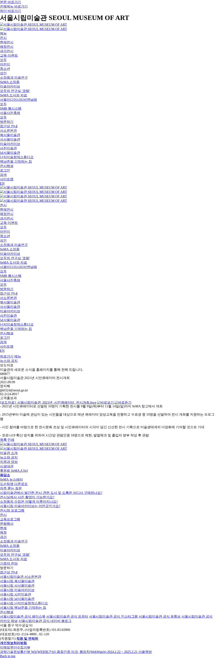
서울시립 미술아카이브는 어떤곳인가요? (30, 506)
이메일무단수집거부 (15, 647)
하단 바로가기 (10, 11)
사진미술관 (8, 148)
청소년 (5, 68)
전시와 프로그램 (12, 510)
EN (2, 183)
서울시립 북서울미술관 (17, 581)
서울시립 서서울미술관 (17, 585)
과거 (3, 537)
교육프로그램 (10, 519)
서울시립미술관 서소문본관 (20, 576)
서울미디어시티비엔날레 (18, 99)
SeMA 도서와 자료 (13, 95)
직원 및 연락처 (27, 638)
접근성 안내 (9, 126)
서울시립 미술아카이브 (17, 590)
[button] (6, 356)
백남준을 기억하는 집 (16, 161)
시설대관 (6, 466)
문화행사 (6, 523)
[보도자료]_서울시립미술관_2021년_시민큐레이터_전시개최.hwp (48, 402)
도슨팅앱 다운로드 (14, 484)
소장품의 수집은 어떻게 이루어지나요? (29, 501)
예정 (3, 532)
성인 (3, 73)
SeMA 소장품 (10, 82)
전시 (3, 38)
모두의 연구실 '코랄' (15, 91)
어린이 (5, 64)
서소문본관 (8, 130)
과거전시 (6, 51)
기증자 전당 (9, 563)
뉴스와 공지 (9, 361)
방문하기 (6, 122)
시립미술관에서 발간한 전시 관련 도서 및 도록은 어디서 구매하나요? (51, 492)
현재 (3, 528)
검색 (3, 175)
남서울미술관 (10, 152)
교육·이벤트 (9, 55)
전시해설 (6, 166)
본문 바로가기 (10, 2)
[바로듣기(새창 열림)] (123, 402)
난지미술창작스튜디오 (17, 157)
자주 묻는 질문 (11, 488)
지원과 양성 (9, 462)
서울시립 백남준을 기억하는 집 (23, 607)
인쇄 (11, 439)
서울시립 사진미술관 (15, 594)
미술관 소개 (9, 453)
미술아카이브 (10, 86)
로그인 (5, 170)
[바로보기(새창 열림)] (106, 402)
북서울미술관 (10, 135)
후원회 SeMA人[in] (14, 470)
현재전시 (6, 42)
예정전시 (6, 46)
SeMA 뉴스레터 (11, 479)
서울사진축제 (10, 113)
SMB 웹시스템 (10, 108)
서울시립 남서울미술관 (17, 599)
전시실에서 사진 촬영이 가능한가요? (27, 497)
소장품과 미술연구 (14, 77)
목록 (3, 439)
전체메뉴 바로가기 (14, 6)
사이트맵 (6, 179)
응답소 (5, 475)
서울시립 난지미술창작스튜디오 (24, 603)
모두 (3, 60)
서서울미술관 (10, 139)
